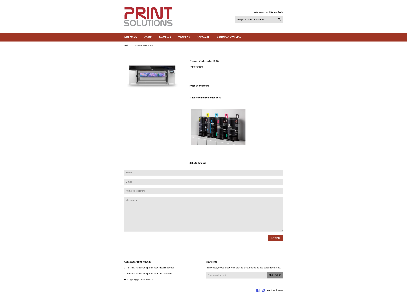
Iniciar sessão (259, 12)
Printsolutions (276, 290)
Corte (148, 37)
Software (203, 37)
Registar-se (275, 275)
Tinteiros (184, 37)
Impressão (130, 37)
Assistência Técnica (229, 37)
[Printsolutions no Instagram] (263, 290)
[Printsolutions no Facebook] (258, 290)
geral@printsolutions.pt (142, 279)
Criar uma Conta (276, 12)
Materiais (165, 37)
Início (126, 45)
